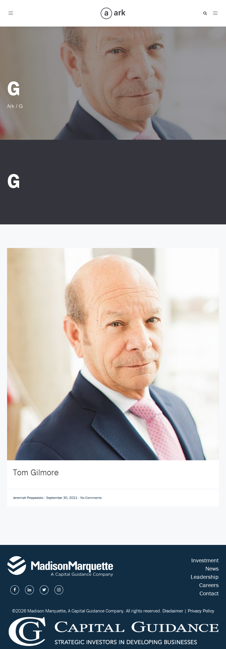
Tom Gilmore (36, 472)
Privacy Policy (201, 611)
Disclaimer (172, 611)
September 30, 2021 (62, 497)
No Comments (91, 497)
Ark (10, 106)
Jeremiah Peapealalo (28, 497)
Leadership (205, 576)
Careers (209, 585)
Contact (209, 593)
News (212, 568)
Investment (205, 560)
